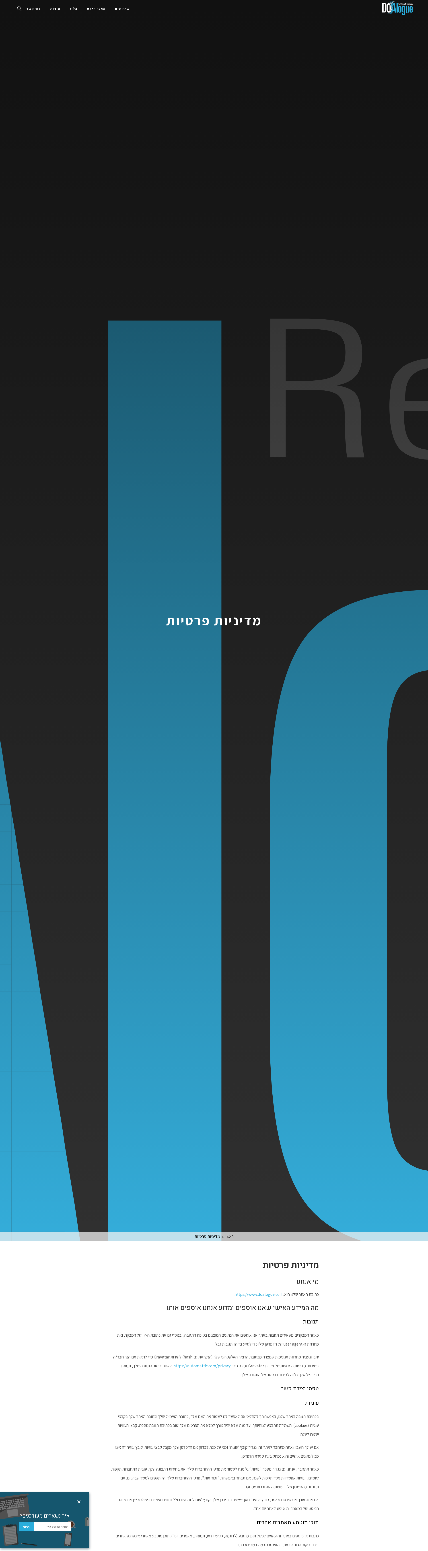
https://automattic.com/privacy (202, 1365)
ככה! (26, 1527)
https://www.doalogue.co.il (258, 1294)
